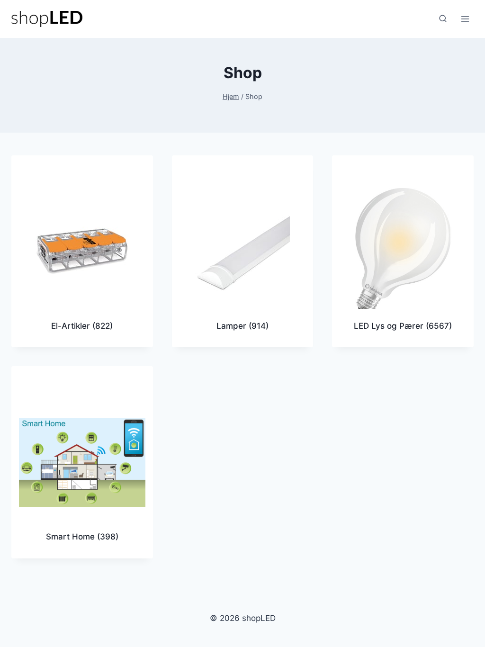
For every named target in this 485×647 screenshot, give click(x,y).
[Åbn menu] (465, 18)
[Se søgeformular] (442, 18)
